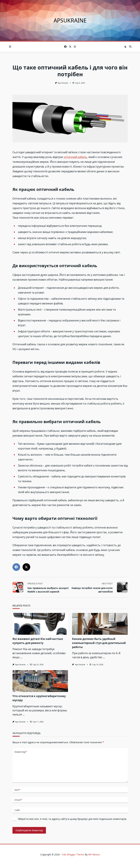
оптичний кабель (75, 157)
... (21, 657)
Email (18, 799)
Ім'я (17, 789)
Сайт (17, 810)
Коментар (21, 751)
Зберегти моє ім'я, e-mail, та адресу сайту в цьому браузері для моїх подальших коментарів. (72, 818)
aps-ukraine (63, 83)
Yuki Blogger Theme (73, 854)
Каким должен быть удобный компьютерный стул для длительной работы (99, 643)
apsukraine (70, 20)
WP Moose (94, 854)
